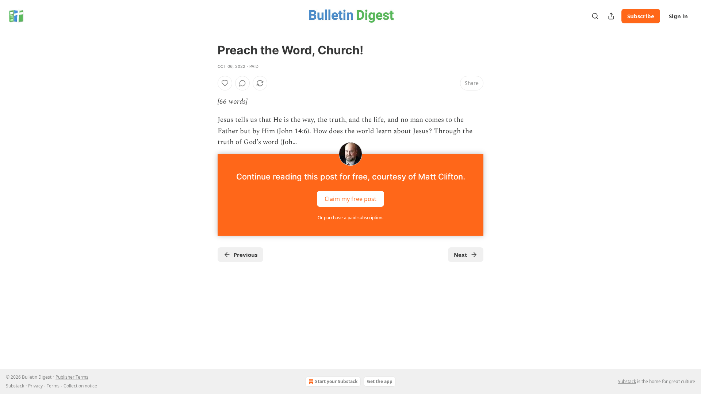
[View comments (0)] (242, 83)
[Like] (225, 83)
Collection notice (80, 386)
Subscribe (640, 16)
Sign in (678, 16)
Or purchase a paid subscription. (350, 218)
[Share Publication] (611, 16)
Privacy (35, 386)
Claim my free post (350, 198)
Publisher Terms (71, 377)
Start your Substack (336, 381)
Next (460, 254)
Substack (627, 381)
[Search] (595, 16)
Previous (245, 254)
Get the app (379, 381)
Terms (53, 386)
